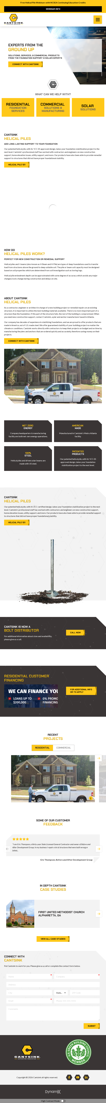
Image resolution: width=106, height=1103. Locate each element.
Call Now (75, 632)
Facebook (69, 1077)
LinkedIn (86, 1077)
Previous (7, 849)
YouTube (77, 1077)
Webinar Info (53, 9)
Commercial (63, 747)
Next (99, 758)
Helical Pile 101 (16, 164)
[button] (28, 431)
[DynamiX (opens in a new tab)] (53, 1092)
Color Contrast (63, 1101)
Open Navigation (98, 20)
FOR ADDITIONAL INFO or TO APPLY (81, 691)
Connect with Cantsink (25, 64)
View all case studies (53, 939)
